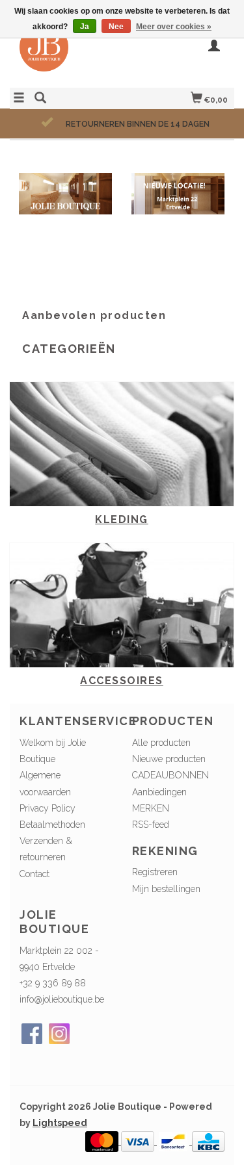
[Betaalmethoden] (103, 1141)
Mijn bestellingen (166, 889)
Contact (34, 874)
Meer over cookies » (173, 26)
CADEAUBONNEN (170, 775)
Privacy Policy (47, 808)
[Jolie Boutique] (66, 53)
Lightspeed (60, 1123)
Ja (84, 26)
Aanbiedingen (159, 792)
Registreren (155, 872)
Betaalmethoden (52, 824)
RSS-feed (150, 824)
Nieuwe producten (169, 759)
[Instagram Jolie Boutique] (59, 1033)
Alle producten (161, 742)
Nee (116, 26)
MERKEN (150, 808)
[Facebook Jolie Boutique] (31, 1033)
